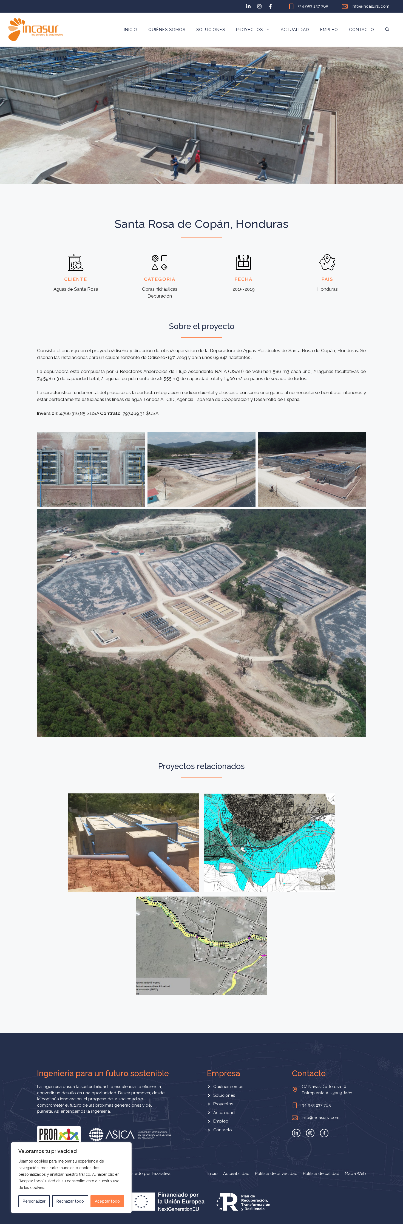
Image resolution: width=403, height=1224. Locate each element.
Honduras (165, 847)
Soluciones (210, 29)
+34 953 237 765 (312, 6)
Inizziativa (161, 1173)
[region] (71, 1177)
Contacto (361, 29)
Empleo (329, 29)
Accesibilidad (236, 1173)
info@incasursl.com (370, 6)
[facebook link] (270, 6)
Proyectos (249, 29)
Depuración (103, 847)
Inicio (130, 29)
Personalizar (34, 1201)
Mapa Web (355, 1173)
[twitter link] (248, 6)
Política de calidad (321, 1173)
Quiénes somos (166, 29)
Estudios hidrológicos (242, 847)
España (311, 847)
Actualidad (295, 29)
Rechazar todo (70, 1201)
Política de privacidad (276, 1173)
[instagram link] (259, 6)
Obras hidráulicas (134, 847)
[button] (387, 29)
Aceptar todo (107, 1201)
